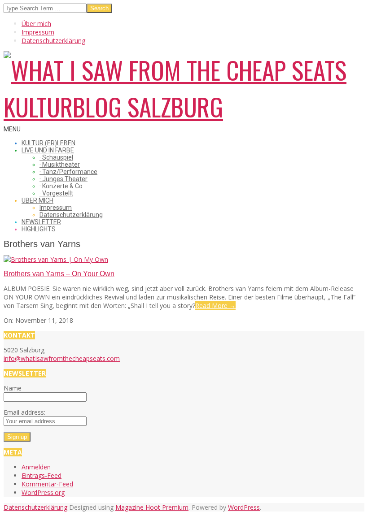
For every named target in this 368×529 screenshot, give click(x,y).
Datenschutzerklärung (35, 507)
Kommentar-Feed (47, 484)
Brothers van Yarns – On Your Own (59, 274)
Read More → (215, 305)
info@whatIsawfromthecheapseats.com (62, 358)
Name (13, 388)
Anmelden (36, 467)
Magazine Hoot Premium (151, 507)
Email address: (24, 412)
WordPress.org (43, 492)
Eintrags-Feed (41, 475)
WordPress (244, 507)
